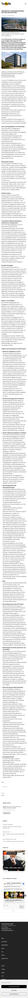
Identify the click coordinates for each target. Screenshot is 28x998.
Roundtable (4, 941)
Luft (2, 976)
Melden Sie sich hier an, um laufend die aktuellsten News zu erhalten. (12, 807)
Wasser (3, 972)
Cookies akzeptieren (14, 986)
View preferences (14, 994)
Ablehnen (14, 990)
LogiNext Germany (8, 824)
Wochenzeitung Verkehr (8, 872)
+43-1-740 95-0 (4, 927)
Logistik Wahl (4, 945)
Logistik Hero (4, 958)
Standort (3, 979)
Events (2, 948)
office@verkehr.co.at (6, 928)
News (2, 938)
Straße (2, 965)
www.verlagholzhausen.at (7, 930)
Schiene (3, 969)
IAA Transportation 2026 (9, 839)
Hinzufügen (7, 813)
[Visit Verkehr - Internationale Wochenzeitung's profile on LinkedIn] (5, 884)
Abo (2, 951)
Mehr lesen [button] (6, 890)
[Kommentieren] (7, 907)
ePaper (3, 955)
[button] (3, 895)
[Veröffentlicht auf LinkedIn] (23, 884)
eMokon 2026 (6, 832)
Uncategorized (10, 15)
